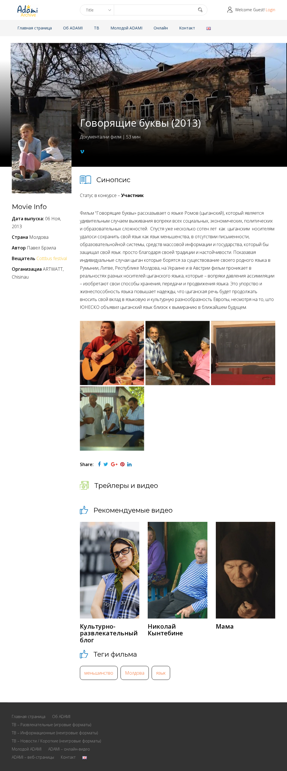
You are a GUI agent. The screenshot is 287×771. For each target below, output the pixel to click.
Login (270, 9)
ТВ (96, 28)
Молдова (134, 673)
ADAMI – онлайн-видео (69, 749)
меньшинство (98, 673)
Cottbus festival (51, 258)
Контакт (187, 28)
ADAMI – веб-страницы (33, 757)
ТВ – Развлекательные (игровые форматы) (51, 724)
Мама (225, 626)
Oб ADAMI (73, 28)
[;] (112, 418)
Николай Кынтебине (165, 629)
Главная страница (34, 28)
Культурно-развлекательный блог (109, 633)
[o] (177, 353)
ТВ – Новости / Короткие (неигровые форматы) (56, 741)
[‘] (112, 353)
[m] (243, 353)
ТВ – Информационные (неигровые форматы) (55, 732)
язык (161, 673)
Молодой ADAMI (126, 28)
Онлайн (161, 28)
